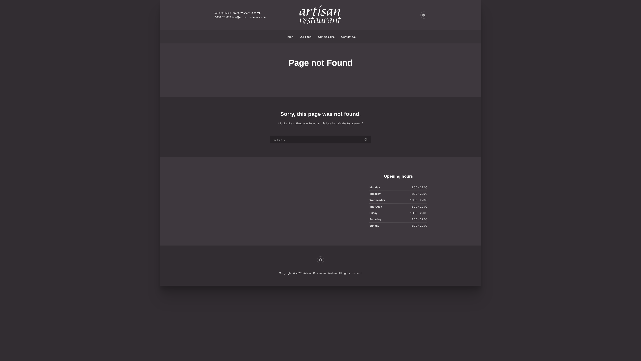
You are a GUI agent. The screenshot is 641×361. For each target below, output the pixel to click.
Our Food (305, 36)
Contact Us (348, 36)
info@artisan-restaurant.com (249, 17)
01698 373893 (222, 17)
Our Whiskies (326, 36)
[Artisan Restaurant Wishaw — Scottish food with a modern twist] (320, 15)
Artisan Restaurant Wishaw (320, 273)
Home (289, 36)
